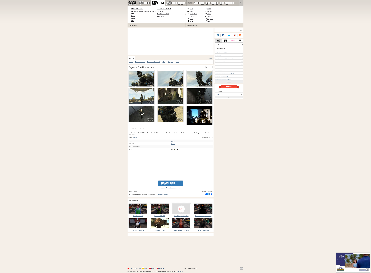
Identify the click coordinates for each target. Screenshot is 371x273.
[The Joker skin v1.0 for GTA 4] (137, 208)
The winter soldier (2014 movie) (203, 216)
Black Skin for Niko (160, 230)
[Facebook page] (223, 35)
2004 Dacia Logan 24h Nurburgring (224, 73)
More (229, 97)
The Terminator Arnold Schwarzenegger (203, 230)
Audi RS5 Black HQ (220, 64)
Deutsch (146, 268)
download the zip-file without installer (170, 188)
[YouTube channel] (234, 35)
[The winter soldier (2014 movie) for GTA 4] (203, 208)
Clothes (209, 11)
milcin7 (218, 94)
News (133, 18)
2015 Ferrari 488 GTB (220, 61)
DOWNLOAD (168, 183)
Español (153, 268)
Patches (209, 21)
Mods (191, 19)
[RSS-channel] (240, 35)
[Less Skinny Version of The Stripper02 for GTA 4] (181, 208)
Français (138, 268)
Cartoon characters (140, 62)
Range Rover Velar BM (221, 52)
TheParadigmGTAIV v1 (138, 230)
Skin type (131, 58)
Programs (210, 19)
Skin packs (170, 62)
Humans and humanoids (153, 62)
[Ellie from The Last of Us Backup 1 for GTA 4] (181, 223)
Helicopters (193, 14)
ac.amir (173, 141)
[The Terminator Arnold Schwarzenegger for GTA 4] (203, 223)
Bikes (191, 11)
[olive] (174, 149)
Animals (131, 62)
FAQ (132, 21)
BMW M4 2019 (219, 55)
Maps (133, 16)
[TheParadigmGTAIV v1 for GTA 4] (137, 223)
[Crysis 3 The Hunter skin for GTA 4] (141, 78)
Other (164, 62)
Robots (177, 62)
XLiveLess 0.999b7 (163, 14)
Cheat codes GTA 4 (137, 9)
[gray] (172, 149)
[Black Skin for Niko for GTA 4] (159, 223)
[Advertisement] (171, 41)
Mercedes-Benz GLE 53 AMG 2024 (224, 58)
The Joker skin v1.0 (138, 216)
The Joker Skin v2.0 (159, 216)
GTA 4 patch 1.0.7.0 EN (164, 9)
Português (161, 268)
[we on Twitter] (229, 35)
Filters (210, 58)
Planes (192, 16)
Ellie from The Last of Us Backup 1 (181, 230)
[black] (177, 149)
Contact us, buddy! (163, 194)
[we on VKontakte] (218, 35)
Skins (192, 21)
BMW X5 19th (218, 70)
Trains (209, 14)
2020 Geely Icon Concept (221, 76)
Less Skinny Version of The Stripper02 (181, 216)
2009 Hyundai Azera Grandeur (223, 67)
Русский (131, 268)
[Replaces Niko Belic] (171, 146)
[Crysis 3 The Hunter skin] (199, 115)
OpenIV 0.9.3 (161, 11)
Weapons (210, 16)
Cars (191, 9)
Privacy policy (179, 271)
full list (229, 82)
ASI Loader (160, 16)
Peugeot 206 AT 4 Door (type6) (223, 79)
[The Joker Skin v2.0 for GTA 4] (159, 208)
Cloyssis (135, 137)
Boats (209, 9)
